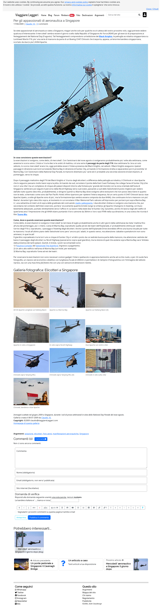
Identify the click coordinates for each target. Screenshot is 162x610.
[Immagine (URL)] (67, 508)
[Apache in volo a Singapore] (31, 328)
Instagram (21, 598)
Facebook (21, 595)
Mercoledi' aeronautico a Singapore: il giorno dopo (118, 566)
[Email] (94, 508)
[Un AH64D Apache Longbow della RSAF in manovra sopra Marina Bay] (81, 96)
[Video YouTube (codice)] (73, 508)
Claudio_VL (30, 24)
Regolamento (88, 598)
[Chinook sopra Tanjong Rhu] (31, 362)
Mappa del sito (89, 592)
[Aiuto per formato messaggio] (142, 508)
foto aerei (47, 433)
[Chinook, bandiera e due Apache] (31, 391)
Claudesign (97, 604)
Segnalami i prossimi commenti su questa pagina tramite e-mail (46, 512)
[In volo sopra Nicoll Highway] (67, 331)
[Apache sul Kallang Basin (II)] (103, 296)
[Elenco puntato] (78, 508)
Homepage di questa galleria (26, 423)
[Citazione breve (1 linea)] (62, 508)
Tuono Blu (22, 214)
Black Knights (105, 36)
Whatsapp (21, 589)
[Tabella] (88, 508)
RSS (18, 604)
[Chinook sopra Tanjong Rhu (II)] (67, 360)
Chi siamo (86, 595)
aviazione (29, 433)
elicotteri (38, 433)
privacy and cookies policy (76, 2)
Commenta (40, 439)
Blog (50, 15)
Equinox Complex (24, 245)
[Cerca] (139, 15)
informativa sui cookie (82, 5)
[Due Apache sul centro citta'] (103, 334)
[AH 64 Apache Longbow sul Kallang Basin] (31, 290)
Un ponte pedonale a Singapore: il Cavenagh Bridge (43, 566)
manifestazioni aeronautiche (66, 433)
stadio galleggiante (84, 203)
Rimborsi (67, 15)
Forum (56, 15)
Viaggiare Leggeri (26, 15)
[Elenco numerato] (83, 508)
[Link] (99, 508)
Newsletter (22, 601)
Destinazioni (87, 15)
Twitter (20, 592)
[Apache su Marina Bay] (67, 290)
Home (44, 15)
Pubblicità (86, 601)
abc (34, 507)
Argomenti (99, 15)
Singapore (84, 433)
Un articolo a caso (78, 560)
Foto (78, 15)
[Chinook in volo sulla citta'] (103, 361)
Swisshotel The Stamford (47, 245)
